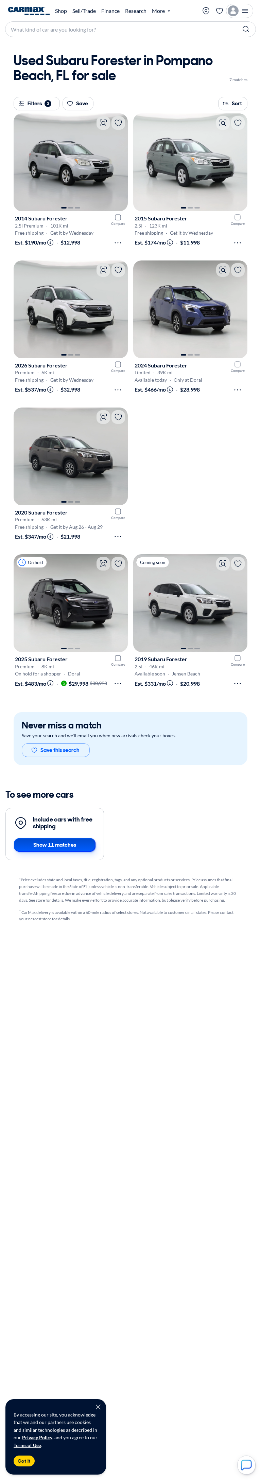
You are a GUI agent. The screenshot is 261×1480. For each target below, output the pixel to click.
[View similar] (103, 123)
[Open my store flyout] (206, 11)
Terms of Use (27, 1445)
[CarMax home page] (29, 11)
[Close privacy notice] (98, 1407)
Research (135, 11)
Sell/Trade (84, 11)
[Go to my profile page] (239, 11)
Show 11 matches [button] (54, 844)
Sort (237, 103)
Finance (110, 11)
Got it (24, 1461)
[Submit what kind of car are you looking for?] (246, 29)
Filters (38, 103)
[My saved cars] (219, 11)
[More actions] (117, 243)
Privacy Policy (37, 1437)
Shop (61, 11)
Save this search (60, 750)
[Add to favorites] (118, 123)
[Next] (119, 162)
